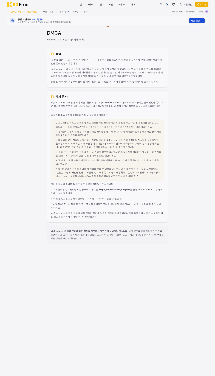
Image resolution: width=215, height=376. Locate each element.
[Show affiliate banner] (106, 26)
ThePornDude (177, 12)
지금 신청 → (197, 20)
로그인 (203, 4)
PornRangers (190, 12)
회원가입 (187, 4)
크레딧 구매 (16, 12)
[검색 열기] (161, 4)
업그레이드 (32, 12)
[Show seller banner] (108, 26)
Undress (203, 12)
